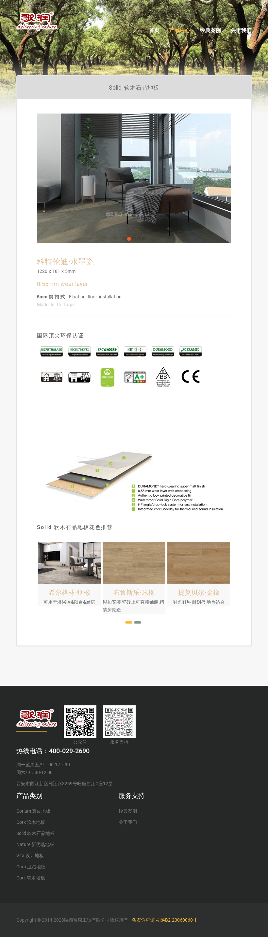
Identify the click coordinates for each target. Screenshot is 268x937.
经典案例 (210, 30)
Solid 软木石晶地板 (35, 833)
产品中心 (179, 30)
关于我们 (241, 30)
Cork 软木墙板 (30, 877)
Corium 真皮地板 (33, 811)
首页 (154, 30)
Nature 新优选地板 (35, 844)
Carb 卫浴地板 (30, 866)
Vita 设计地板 (30, 855)
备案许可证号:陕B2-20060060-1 (164, 920)
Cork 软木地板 (30, 822)
